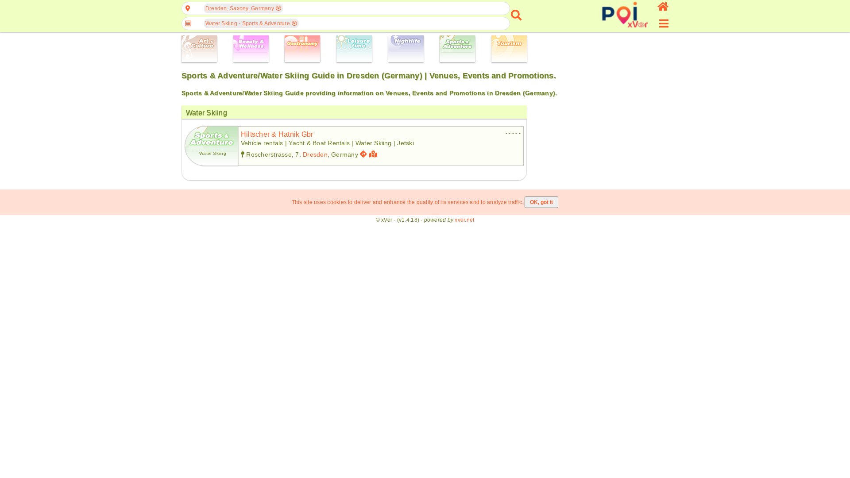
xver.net (464, 220)
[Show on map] (374, 154)
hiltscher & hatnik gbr (277, 134)
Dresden (315, 154)
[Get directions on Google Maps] (363, 154)
